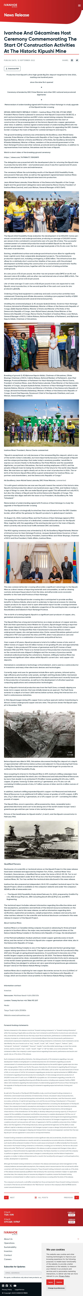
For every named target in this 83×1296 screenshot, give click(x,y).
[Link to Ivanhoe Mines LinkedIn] (3, 1285)
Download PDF (13, 69)
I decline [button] (59, 1282)
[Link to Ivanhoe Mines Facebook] (7, 1285)
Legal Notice (19, 1290)
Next (12, 1197)
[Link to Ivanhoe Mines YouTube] (15, 1285)
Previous (68, 1197)
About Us (8, 1239)
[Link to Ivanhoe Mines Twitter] (11, 1285)
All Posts (43, 1197)
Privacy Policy (64, 1276)
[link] (64, 1276)
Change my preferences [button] (56, 1288)
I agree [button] (50, 1282)
